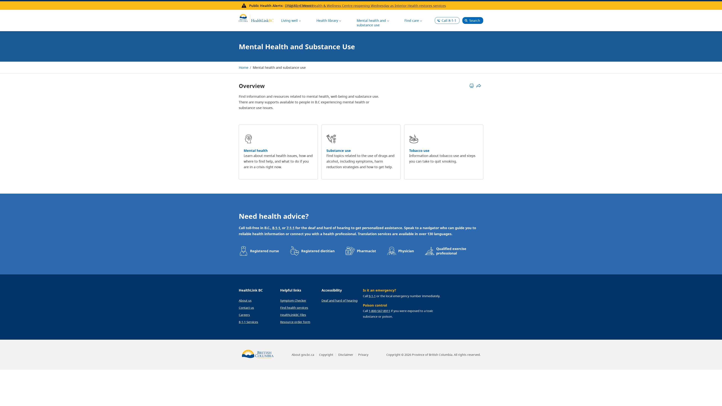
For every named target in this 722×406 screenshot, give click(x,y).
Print (471, 85)
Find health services (294, 308)
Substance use (338, 150)
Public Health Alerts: (266, 5)
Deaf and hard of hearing (340, 300)
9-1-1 (372, 296)
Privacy (363, 355)
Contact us (246, 308)
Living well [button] (289, 20)
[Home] (256, 17)
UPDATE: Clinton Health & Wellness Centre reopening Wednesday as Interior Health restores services (365, 5)
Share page (478, 85)
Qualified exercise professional (451, 250)
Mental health (256, 150)
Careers (244, 315)
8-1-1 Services (248, 322)
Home (243, 67)
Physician (406, 251)
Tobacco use (419, 150)
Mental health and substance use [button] (371, 22)
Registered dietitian (318, 251)
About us (245, 300)
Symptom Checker (293, 300)
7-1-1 (290, 228)
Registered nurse (264, 251)
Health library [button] (327, 20)
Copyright (326, 355)
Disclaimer (345, 355)
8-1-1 (449, 20)
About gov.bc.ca (303, 355)
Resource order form (295, 322)
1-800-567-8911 (379, 311)
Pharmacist (366, 251)
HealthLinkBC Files (293, 315)
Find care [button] (411, 20)
